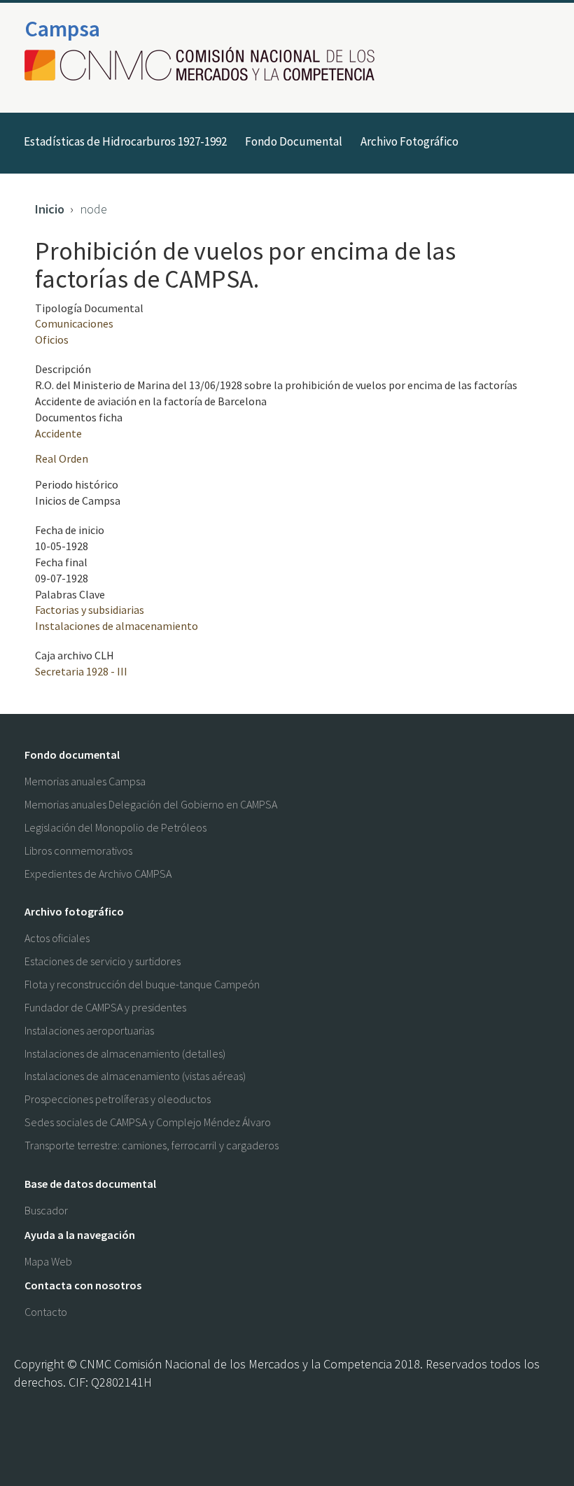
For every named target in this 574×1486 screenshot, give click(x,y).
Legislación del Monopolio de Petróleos (115, 827)
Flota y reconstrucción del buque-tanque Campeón (142, 984)
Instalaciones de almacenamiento (116, 626)
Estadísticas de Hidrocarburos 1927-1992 (125, 141)
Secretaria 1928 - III (81, 671)
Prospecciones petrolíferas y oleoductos (117, 1099)
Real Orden (61, 458)
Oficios (52, 339)
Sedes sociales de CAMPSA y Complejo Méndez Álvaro (147, 1122)
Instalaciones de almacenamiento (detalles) (124, 1053)
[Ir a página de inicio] (203, 65)
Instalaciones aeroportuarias (89, 1030)
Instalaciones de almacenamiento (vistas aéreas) (135, 1076)
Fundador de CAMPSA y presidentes (105, 1007)
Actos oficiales (57, 938)
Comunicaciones (74, 323)
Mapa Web (48, 1261)
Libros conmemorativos (78, 850)
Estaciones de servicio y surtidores (102, 961)
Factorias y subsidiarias (89, 610)
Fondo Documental (293, 141)
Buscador (46, 1210)
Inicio (49, 209)
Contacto (45, 1312)
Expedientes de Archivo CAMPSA (98, 874)
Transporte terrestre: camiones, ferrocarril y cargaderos (151, 1145)
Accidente (58, 433)
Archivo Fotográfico (409, 141)
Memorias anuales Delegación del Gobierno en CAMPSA (150, 804)
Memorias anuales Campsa (85, 781)
